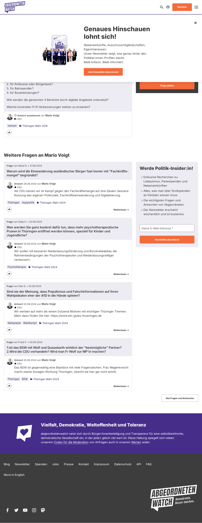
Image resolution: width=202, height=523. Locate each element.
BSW (25, 379)
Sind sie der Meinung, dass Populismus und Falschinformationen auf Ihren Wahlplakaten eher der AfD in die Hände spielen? (62, 293)
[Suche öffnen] (161, 7)
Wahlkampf (30, 323)
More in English (14, 474)
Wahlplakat (14, 323)
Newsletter (22, 464)
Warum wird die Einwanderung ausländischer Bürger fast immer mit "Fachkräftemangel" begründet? (67, 173)
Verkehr (12, 125)
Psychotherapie (17, 266)
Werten (136, 442)
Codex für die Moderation (71, 442)
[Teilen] (9, 132)
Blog (7, 464)
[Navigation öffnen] (196, 7)
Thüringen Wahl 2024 (52, 202)
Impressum (101, 464)
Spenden (41, 464)
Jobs (55, 464)
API (139, 464)
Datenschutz (122, 464)
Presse (69, 464)
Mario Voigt (52, 115)
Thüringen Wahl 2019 (35, 125)
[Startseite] (15, 7)
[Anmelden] (168, 7)
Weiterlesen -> (121, 209)
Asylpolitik (28, 202)
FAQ (149, 464)
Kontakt (84, 464)
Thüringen (13, 202)
